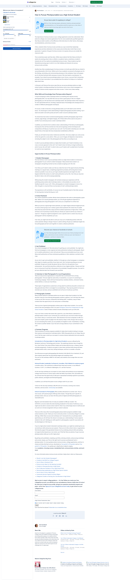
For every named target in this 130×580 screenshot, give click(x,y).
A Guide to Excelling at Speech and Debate (71, 564)
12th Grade (99, 6)
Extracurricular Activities (68, 10)
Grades (45, 571)
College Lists (80, 534)
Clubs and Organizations (58, 10)
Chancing (57, 2)
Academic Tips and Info (45, 569)
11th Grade (92, 6)
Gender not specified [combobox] (9, 38)
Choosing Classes (39, 571)
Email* (36, 495)
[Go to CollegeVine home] (31, 2)
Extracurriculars (62, 6)
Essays (45, 6)
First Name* (38, 490)
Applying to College (73, 534)
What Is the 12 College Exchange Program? (71, 533)
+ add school (7, 24)
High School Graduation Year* (43, 500)
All (29, 6)
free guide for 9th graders (68, 444)
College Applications (37, 6)
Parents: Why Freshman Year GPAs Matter (45, 567)
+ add (29, 41)
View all (62, 552)
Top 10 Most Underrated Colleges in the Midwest (72, 538)
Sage (52, 2)
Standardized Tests (53, 6)
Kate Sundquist (40, 10)
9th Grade (78, 6)
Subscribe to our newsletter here (58, 507)
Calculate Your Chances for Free (52, 240)
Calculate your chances (96, 2)
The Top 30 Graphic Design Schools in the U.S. (97, 564)
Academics (70, 6)
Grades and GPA (51, 571)
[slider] (28, 30)
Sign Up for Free (48, 31)
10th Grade (85, 6)
